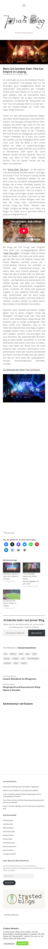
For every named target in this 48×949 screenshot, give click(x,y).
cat (5, 654)
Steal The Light (11, 253)
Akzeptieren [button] (22, 943)
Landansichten (8, 824)
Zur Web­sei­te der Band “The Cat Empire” (21, 369)
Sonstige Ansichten (9, 854)
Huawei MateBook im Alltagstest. (20, 679)
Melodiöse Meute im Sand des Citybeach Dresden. (11, 576)
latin (34, 654)
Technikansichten (9, 843)
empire (13, 654)
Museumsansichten (9, 846)
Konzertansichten (27, 647)
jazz (27, 654)
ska (23, 658)
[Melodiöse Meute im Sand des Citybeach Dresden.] (11, 567)
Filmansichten (7, 839)
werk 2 (24, 663)
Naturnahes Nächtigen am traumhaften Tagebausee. (21, 787)
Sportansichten (8, 850)
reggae (15, 658)
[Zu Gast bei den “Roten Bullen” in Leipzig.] (11, 594)
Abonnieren (36, 633)
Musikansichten (8, 835)
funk (20, 654)
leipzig (6, 658)
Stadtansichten (8, 820)
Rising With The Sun (18, 169)
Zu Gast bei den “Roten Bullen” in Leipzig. (9, 603)
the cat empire (33, 658)
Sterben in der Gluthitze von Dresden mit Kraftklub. (20, 790)
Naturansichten (8, 828)
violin (16, 663)
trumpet (7, 663)
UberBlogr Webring (11, 915)
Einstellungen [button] (9, 943)
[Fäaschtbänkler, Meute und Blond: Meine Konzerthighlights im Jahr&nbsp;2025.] (31, 567)
